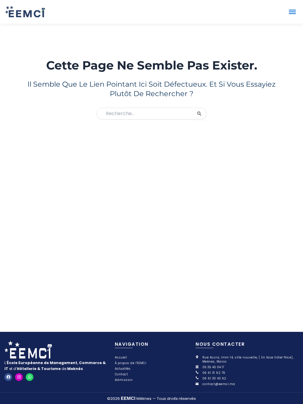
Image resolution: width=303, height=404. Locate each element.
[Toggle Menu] (292, 12)
